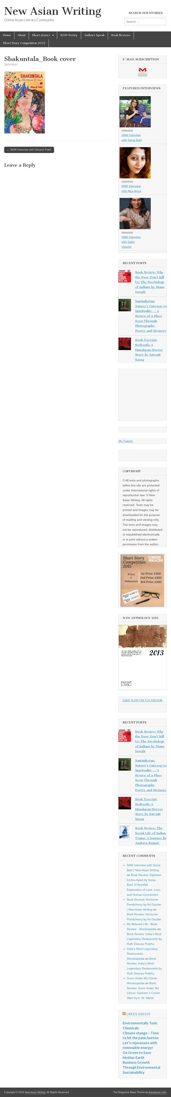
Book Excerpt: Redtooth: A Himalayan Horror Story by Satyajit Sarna (149, 350)
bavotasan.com (157, 1092)
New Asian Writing (52, 11)
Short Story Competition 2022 (24, 43)
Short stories (41, 35)
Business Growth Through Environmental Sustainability (141, 1067)
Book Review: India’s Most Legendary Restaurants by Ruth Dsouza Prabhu (144, 938)
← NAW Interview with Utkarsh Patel (29, 149)
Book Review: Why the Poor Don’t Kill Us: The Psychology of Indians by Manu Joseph (149, 282)
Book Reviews (121, 35)
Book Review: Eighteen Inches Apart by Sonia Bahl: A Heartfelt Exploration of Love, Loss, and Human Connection (144, 884)
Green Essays (138, 1014)
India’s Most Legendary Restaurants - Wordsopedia (142, 953)
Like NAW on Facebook (142, 700)
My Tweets (125, 441)
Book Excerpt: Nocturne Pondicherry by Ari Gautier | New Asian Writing (144, 904)
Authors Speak (94, 35)
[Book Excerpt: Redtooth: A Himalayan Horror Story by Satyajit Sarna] (124, 345)
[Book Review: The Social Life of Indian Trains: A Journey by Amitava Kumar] (124, 833)
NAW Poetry (69, 35)
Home (7, 35)
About (22, 35)
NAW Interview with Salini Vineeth (131, 241)
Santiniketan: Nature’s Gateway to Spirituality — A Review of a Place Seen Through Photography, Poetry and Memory (151, 316)
